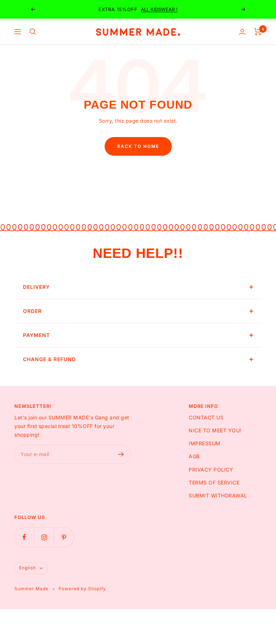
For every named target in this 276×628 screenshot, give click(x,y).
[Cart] (258, 31)
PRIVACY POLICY (211, 470)
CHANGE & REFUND (49, 359)
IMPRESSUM (205, 443)
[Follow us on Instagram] (44, 537)
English (27, 567)
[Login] (242, 32)
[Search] (32, 31)
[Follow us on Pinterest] (64, 537)
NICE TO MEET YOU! (215, 430)
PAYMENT (36, 335)
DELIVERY (36, 287)
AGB (194, 456)
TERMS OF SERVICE (214, 482)
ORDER (32, 311)
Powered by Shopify (82, 588)
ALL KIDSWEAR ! (159, 9)
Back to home (138, 146)
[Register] (121, 454)
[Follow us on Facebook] (24, 537)
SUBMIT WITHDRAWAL (218, 495)
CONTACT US (206, 417)
